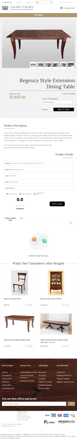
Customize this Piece (40, 194)
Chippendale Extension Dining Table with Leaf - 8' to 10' (54, 341)
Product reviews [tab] (10, 218)
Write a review (57, 204)
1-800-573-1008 (8, 2)
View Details (29, 305)
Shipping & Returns (64, 375)
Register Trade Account (65, 382)
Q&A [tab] (21, 218)
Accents (5, 372)
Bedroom (5, 382)
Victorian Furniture (27, 381)
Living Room (6, 375)
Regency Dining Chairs (12, 299)
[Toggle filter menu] (71, 223)
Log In (62, 2)
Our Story (19, 2)
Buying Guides (43, 388)
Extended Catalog (45, 385)
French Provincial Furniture (26, 376)
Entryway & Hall (8, 388)
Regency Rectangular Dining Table (17, 340)
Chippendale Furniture (28, 372)
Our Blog (41, 379)
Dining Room (7, 379)
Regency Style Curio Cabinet (51, 299)
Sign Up (69, 2)
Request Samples (26, 194)
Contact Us (28, 2)
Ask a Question (13, 194)
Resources (42, 372)
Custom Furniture (45, 382)
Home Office (6, 385)
